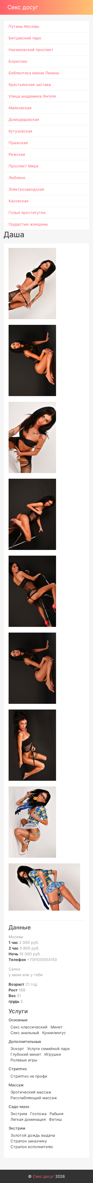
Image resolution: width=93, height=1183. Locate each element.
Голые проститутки (27, 212)
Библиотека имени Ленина (34, 73)
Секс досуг (22, 7)
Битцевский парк (25, 38)
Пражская (18, 142)
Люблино (17, 177)
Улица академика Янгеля (32, 96)
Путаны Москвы (24, 26)
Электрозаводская (26, 189)
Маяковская (20, 107)
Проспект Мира (23, 166)
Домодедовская (24, 119)
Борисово (18, 61)
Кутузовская (20, 131)
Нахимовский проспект (31, 49)
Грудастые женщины (28, 224)
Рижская (17, 154)
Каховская (18, 201)
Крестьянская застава (30, 84)
